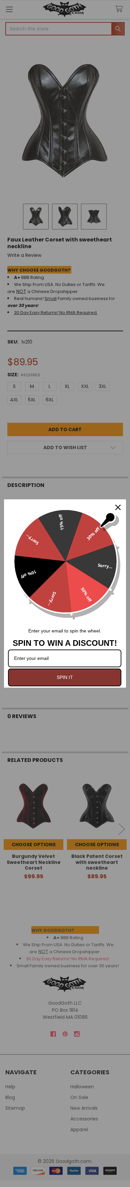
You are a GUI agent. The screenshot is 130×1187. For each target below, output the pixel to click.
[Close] (118, 507)
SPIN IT (65, 677)
